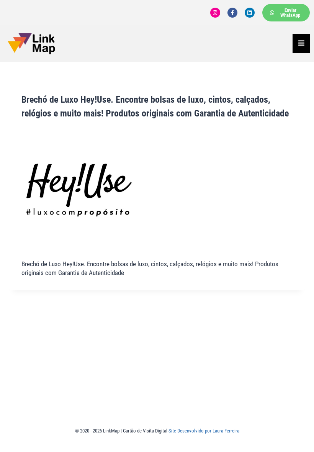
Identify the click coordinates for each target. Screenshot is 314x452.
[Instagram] (215, 13)
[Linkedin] (250, 13)
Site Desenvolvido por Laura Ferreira (203, 431)
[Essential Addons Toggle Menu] (301, 43)
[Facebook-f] (232, 13)
